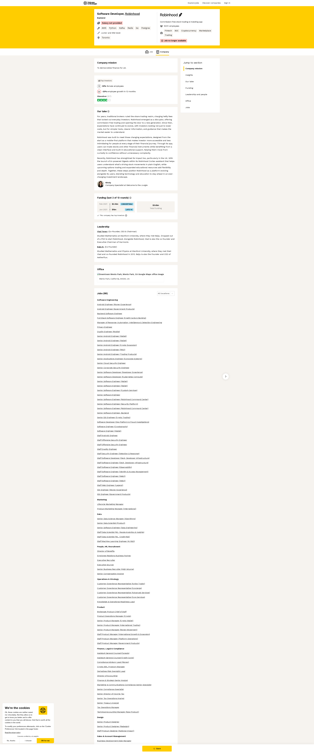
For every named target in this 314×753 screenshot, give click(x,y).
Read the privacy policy (12, 732)
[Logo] (90, 3)
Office (188, 101)
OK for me (45, 741)
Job (151, 52)
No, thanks (11, 741)
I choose (28, 741)
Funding (189, 88)
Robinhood (132, 13)
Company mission (193, 68)
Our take (189, 81)
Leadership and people (196, 94)
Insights (189, 75)
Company (164, 52)
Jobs (187, 107)
